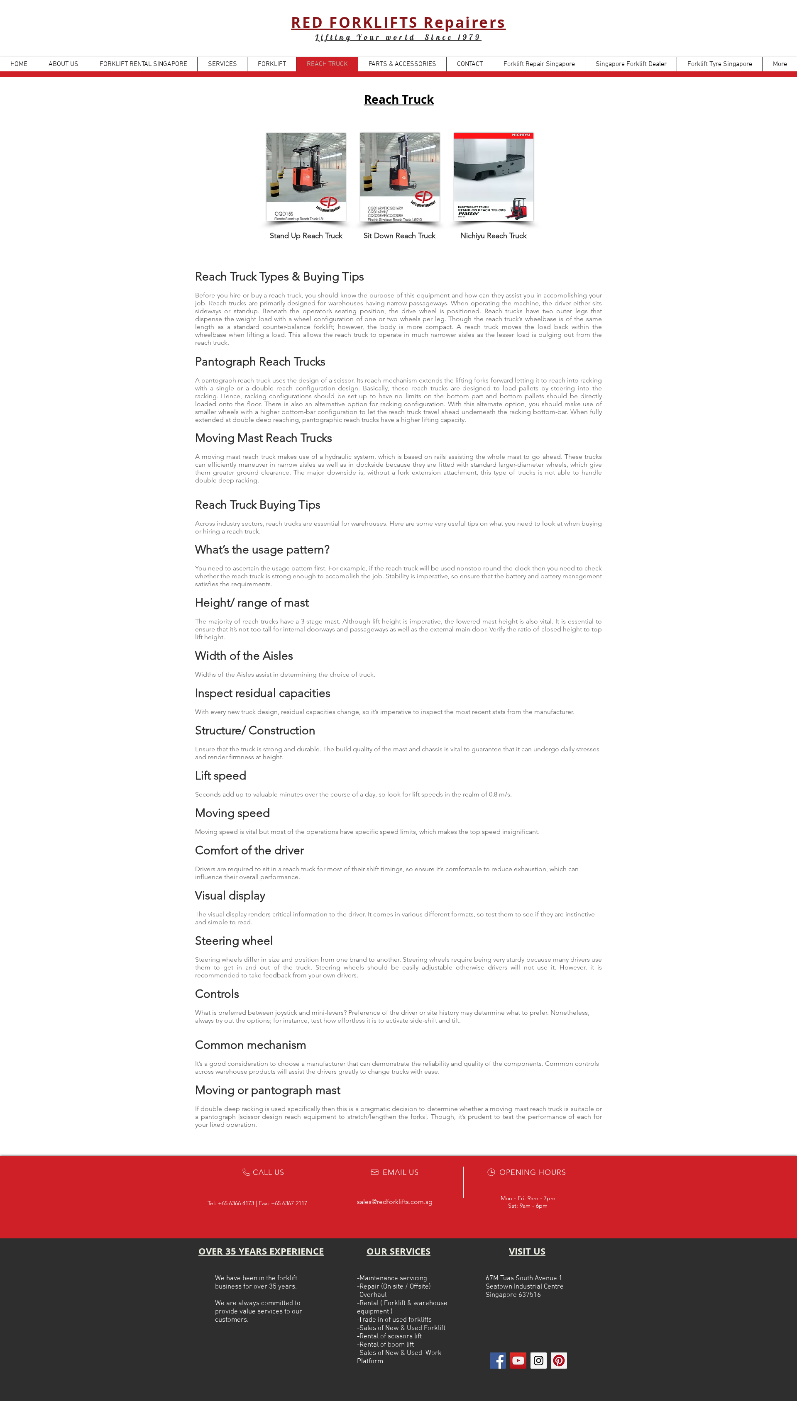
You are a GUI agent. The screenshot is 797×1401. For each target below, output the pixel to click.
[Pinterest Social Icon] (559, 1360)
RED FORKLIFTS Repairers (398, 22)
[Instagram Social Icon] (539, 1360)
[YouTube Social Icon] (518, 1360)
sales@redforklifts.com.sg (395, 1202)
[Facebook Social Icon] (498, 1360)
